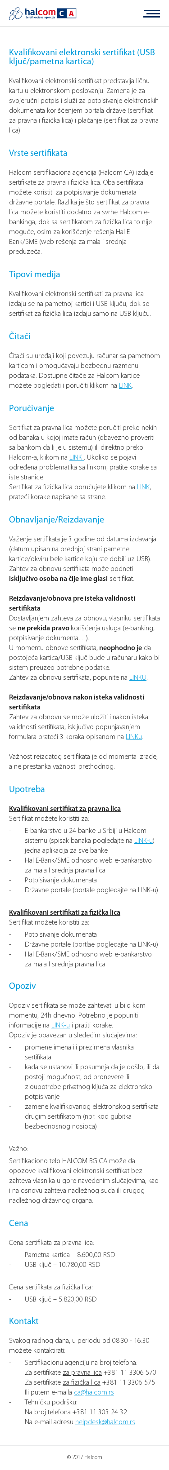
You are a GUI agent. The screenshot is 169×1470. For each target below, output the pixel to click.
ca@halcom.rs (94, 1392)
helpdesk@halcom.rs (105, 1422)
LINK (125, 386)
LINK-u (143, 841)
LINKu (134, 737)
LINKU (137, 678)
